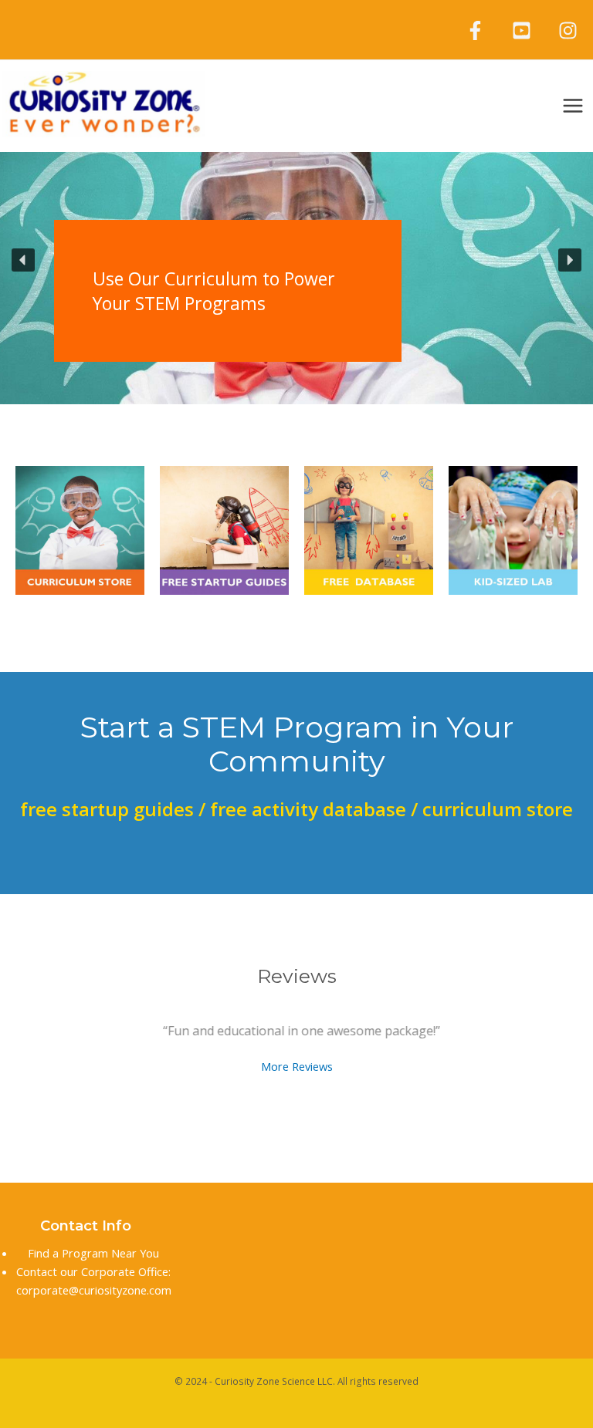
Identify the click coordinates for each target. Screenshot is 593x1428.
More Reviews (297, 1065)
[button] (392, 260)
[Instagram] (568, 30)
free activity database (308, 809)
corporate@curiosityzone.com (93, 1290)
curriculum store (495, 809)
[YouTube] (521, 30)
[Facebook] (475, 30)
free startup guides (107, 809)
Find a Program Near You (93, 1253)
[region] (296, 260)
